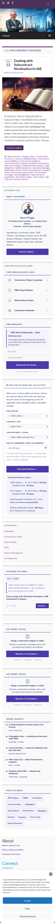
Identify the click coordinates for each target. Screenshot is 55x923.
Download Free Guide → (27, 365)
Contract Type (13, 422)
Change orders (28, 156)
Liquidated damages (41, 168)
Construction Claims (13, 536)
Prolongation (37, 798)
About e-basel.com (11, 845)
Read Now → (42, 606)
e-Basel (6, 35)
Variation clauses (20, 179)
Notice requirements (32, 170)
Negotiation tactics (13, 170)
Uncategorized (10, 558)
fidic (6, 165)
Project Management (13, 553)
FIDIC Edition (12, 411)
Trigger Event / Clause (17, 432)
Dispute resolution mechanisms (35, 163)
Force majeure (15, 165)
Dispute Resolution (15, 823)
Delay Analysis (28, 810)
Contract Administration (26, 159)
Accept (27, 900)
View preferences (27, 916)
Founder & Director (11, 854)
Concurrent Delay (14, 804)
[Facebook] (13, 2)
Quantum (11, 817)
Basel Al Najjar (12, 73)
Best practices (14, 156)
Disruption (22, 817)
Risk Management (22, 174)
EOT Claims (13, 798)
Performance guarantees (22, 172)
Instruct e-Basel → (27, 252)
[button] (50, 874)
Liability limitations (23, 168)
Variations (42, 811)
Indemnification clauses (33, 165)
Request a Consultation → (28, 654)
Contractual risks (12, 163)
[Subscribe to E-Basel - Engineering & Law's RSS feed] (3, 2)
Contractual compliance (29, 161)
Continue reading (14, 148)
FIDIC (21, 73)
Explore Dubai (10, 542)
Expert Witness (13, 811)
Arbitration (9, 531)
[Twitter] (8, 2)
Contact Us (7, 868)
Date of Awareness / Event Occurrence (25, 443)
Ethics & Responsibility (13, 850)
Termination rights (23, 177)
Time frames (38, 177)
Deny (27, 908)
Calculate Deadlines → (27, 469)
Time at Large (35, 817)
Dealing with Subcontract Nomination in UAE (28, 65)
